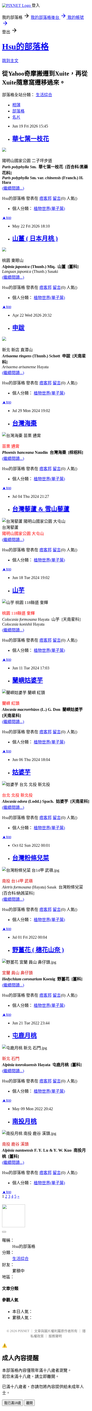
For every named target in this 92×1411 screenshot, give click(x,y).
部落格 (18, 111)
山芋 (18, 590)
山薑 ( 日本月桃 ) (35, 238)
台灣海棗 (24, 423)
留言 (57, 198)
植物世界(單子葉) (49, 208)
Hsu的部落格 (25, 46)
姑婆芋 (21, 772)
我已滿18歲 (12, 1403)
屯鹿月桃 (24, 1035)
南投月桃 (24, 1121)
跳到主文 (10, 61)
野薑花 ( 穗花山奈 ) (38, 950)
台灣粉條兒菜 (30, 858)
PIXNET (23, 1331)
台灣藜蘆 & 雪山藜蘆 (41, 509)
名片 (16, 117)
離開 (29, 1403)
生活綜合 (44, 95)
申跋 (18, 327)
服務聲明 (55, 1336)
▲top (6, 217)
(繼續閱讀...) (13, 188)
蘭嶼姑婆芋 (27, 680)
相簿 (16, 105)
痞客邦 (45, 198)
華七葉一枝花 (30, 138)
